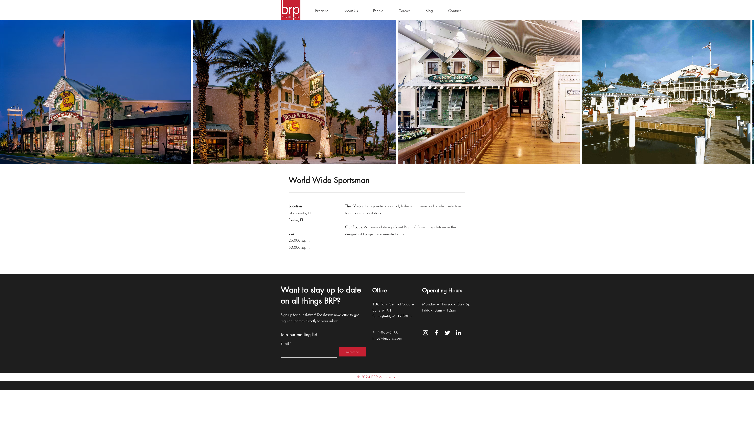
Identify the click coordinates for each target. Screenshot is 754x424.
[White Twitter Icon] (447, 332)
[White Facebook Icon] (436, 332)
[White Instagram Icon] (425, 332)
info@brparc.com (387, 338)
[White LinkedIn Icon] (458, 332)
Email (286, 343)
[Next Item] (747, 92)
